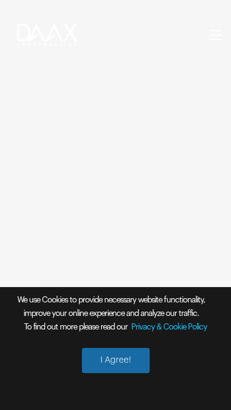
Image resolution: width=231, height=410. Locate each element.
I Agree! (115, 360)
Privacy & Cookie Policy (169, 327)
